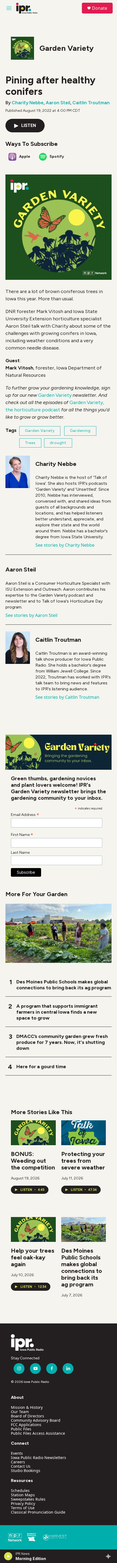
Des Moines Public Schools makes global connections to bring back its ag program (63, 985)
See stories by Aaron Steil (31, 615)
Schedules (20, 1490)
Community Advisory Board (35, 1420)
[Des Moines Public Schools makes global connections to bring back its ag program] (83, 1229)
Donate (99, 8)
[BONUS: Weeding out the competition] (33, 1132)
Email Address (25, 814)
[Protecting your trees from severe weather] (83, 1132)
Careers (18, 1461)
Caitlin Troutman (91, 102)
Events (17, 1453)
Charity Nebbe (28, 102)
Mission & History (27, 1407)
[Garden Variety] (22, 48)
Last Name (20, 852)
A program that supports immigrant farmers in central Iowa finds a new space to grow (57, 1012)
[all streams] (110, 1556)
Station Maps (23, 1494)
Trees (30, 443)
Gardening (80, 430)
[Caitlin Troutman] (17, 647)
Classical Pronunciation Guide (38, 1512)
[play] (8, 1556)
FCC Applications (26, 1424)
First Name (22, 834)
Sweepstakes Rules (28, 1499)
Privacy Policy (23, 1503)
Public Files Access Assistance (38, 1433)
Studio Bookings (25, 1470)
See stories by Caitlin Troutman (67, 697)
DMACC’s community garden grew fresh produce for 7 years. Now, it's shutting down (62, 1042)
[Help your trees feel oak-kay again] (33, 1229)
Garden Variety (66, 48)
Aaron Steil (58, 102)
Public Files (21, 1428)
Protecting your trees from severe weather (83, 1160)
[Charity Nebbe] (17, 472)
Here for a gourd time (41, 1067)
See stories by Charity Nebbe (64, 545)
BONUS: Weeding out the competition (33, 1160)
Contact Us (20, 1466)
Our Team (20, 1411)
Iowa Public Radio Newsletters (38, 1457)
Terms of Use (23, 1507)
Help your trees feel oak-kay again (32, 1257)
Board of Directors (27, 1416)
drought (58, 443)
